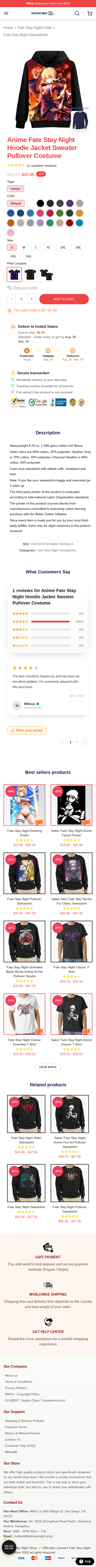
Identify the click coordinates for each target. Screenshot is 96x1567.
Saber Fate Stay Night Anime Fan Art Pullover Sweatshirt (70, 1142)
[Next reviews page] (85, 742)
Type (10, 181)
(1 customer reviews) (41, 165)
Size (10, 240)
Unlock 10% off (9, 1547)
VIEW (24, 821)
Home (8, 28)
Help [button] (88, 1561)
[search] (77, 13)
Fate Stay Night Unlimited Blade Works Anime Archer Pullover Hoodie (24, 971)
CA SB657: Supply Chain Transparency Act (35, 1400)
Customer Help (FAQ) (20, 1445)
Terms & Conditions (18, 1381)
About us (11, 1375)
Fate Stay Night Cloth (35, 28)
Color (11, 196)
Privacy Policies (16, 1388)
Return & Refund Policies (22, 1433)
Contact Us (13, 1439)
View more (48, 1067)
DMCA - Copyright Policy (22, 1394)
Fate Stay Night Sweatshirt (26, 1207)
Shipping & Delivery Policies (24, 1421)
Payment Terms (16, 1427)
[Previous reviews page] (63, 742)
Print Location (17, 263)
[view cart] (89, 13)
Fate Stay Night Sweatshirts (26, 35)
